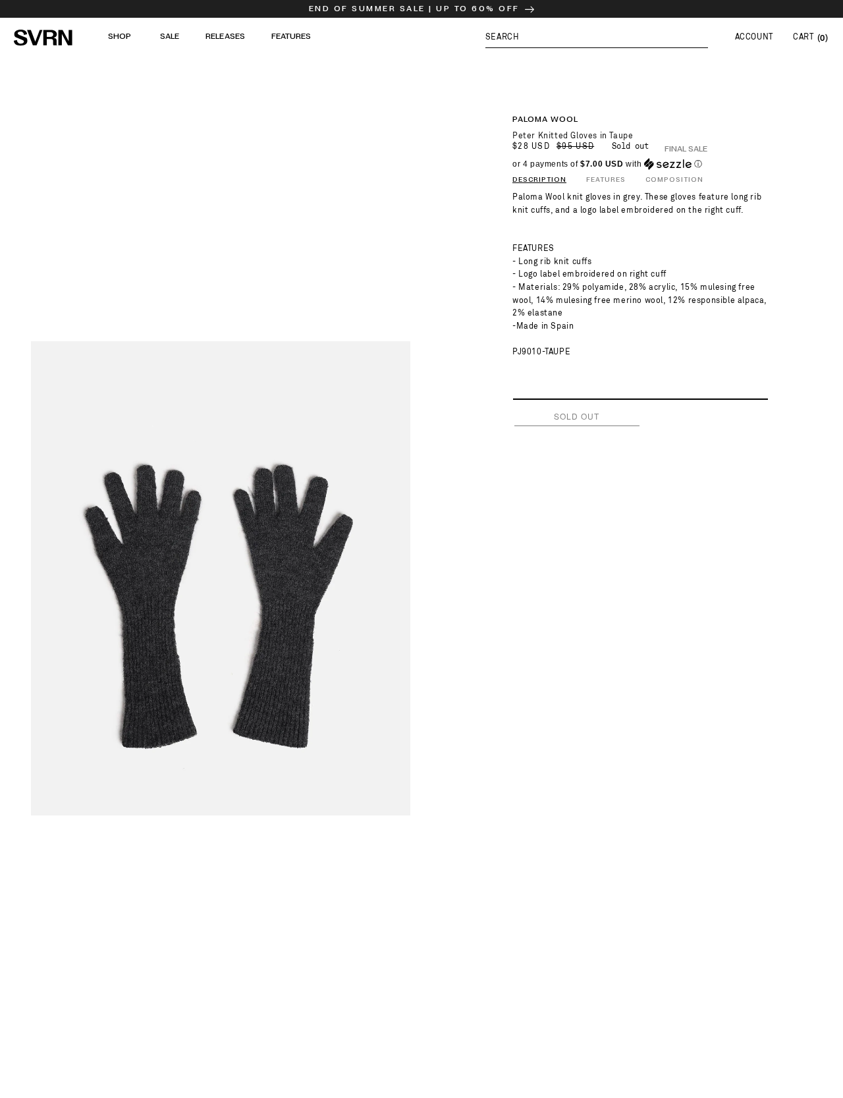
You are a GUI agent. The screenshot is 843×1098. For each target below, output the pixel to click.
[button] (596, 36)
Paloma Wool (545, 119)
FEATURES (606, 180)
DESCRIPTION (539, 180)
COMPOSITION (674, 180)
